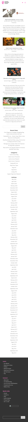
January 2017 (14, 331)
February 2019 (14, 280)
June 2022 (14, 233)
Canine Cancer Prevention (14, 156)
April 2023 (14, 220)
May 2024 (14, 200)
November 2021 (14, 239)
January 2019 (14, 282)
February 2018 (14, 303)
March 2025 (14, 192)
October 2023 (14, 209)
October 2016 (14, 338)
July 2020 (14, 267)
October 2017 (14, 312)
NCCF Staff (8, 110)
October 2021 (14, 241)
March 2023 (14, 222)
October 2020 (14, 263)
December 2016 (14, 333)
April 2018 (14, 299)
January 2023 (14, 226)
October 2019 (14, 273)
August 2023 (14, 213)
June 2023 (14, 215)
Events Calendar (7, 398)
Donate (5, 393)
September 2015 (14, 350)
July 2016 (14, 344)
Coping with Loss (14, 163)
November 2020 (14, 260)
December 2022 (14, 228)
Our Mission (6, 363)
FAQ (5, 373)
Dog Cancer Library (8, 365)
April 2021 (14, 250)
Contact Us (6, 395)
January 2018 (14, 305)
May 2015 (14, 353)
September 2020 (14, 265)
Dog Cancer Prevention (9, 370)
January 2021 (14, 256)
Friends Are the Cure (8, 385)
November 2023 (14, 207)
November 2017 (14, 310)
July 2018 (14, 293)
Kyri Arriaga (8, 80)
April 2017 (14, 325)
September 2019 (14, 275)
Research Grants (7, 368)
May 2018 (14, 297)
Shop (5, 396)
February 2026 (14, 185)
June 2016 (14, 346)
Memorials (6, 380)
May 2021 (14, 248)
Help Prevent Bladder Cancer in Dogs (14, 19)
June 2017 (14, 320)
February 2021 (14, 254)
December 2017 (14, 308)
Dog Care (14, 167)
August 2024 (14, 196)
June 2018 (14, 295)
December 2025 (14, 188)
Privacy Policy (7, 400)
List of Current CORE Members (10, 383)
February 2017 (14, 329)
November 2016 (14, 335)
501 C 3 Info (6, 401)
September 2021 (14, 243)
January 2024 (14, 205)
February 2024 (14, 203)
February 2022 (14, 237)
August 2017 (14, 316)
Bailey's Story (7, 386)
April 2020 (14, 269)
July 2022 (14, 230)
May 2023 (14, 218)
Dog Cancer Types (14, 165)
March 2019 (14, 278)
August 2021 (14, 245)
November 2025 (14, 190)
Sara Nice (8, 21)
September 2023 (14, 211)
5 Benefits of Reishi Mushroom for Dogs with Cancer (14, 79)
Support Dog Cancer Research (14, 174)
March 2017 (14, 327)
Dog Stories (20, 110)
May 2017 (14, 323)
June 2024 (14, 198)
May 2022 (14, 235)
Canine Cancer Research (14, 159)
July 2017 (14, 318)
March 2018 (14, 301)
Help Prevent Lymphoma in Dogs (14, 48)
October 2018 (14, 286)
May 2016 (14, 348)
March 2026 (14, 183)
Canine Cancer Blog (14, 154)
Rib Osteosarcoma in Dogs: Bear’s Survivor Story (14, 108)
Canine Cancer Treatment (14, 161)
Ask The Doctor (7, 372)
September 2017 (14, 314)
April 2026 (14, 181)
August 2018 (14, 290)
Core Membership (8, 381)
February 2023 (14, 224)
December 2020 (14, 258)
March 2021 (14, 252)
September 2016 (14, 340)
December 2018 (14, 284)
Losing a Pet (14, 171)
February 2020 (14, 271)
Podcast (5, 366)
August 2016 (14, 342)
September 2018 (14, 288)
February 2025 (14, 194)
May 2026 (14, 179)
